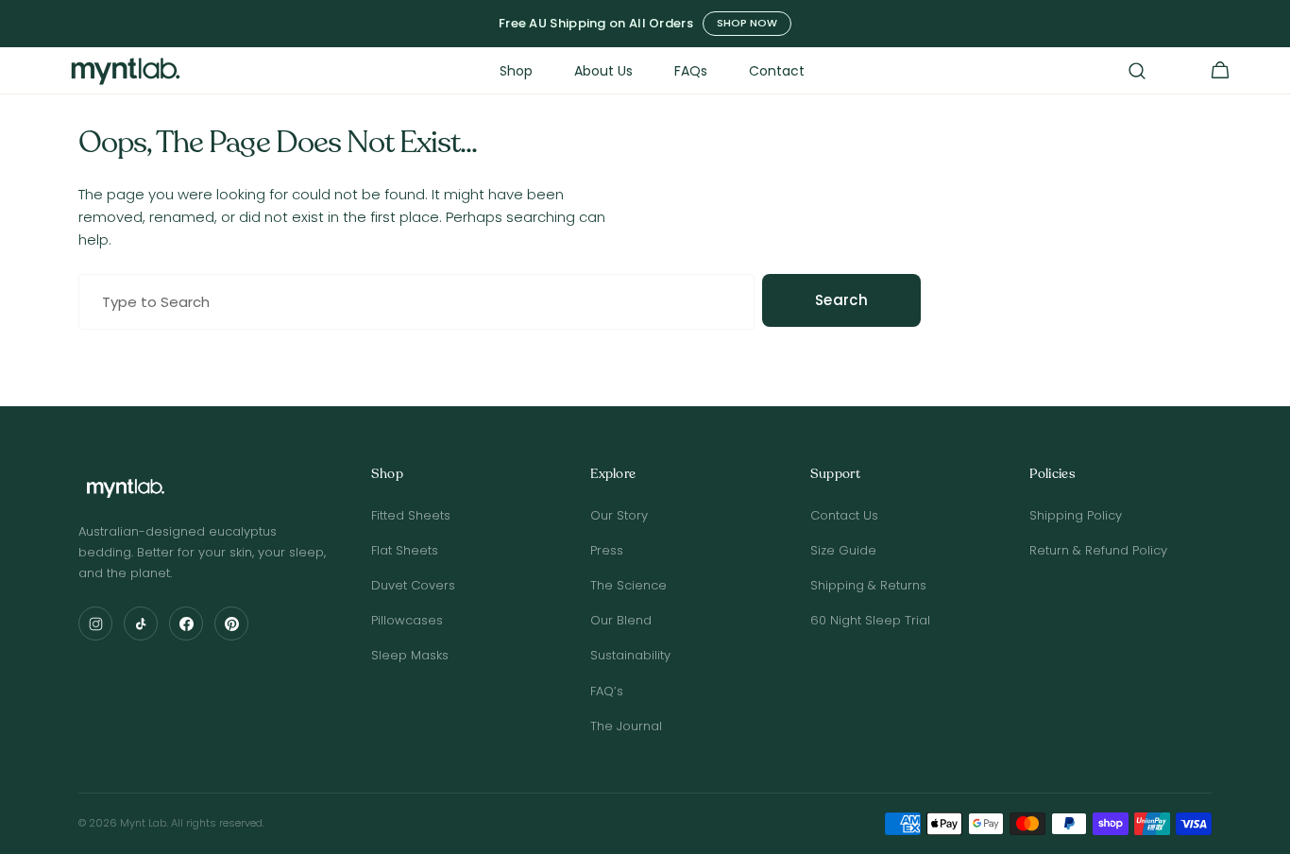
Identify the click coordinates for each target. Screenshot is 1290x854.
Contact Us (844, 515)
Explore (613, 475)
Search (841, 300)
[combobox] (416, 302)
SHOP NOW (747, 22)
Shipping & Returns (868, 585)
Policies (1052, 475)
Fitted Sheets (410, 515)
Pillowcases (407, 620)
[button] (1137, 71)
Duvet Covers (413, 585)
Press (606, 550)
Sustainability (630, 655)
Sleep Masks (410, 655)
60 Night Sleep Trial (870, 620)
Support (835, 475)
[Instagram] (95, 623)
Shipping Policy (1075, 515)
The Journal (626, 726)
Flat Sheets (404, 550)
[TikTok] (141, 623)
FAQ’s (606, 691)
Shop (387, 475)
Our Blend (621, 620)
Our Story (619, 515)
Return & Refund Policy (1098, 550)
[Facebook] (186, 623)
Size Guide (843, 550)
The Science (628, 585)
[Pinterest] (231, 623)
